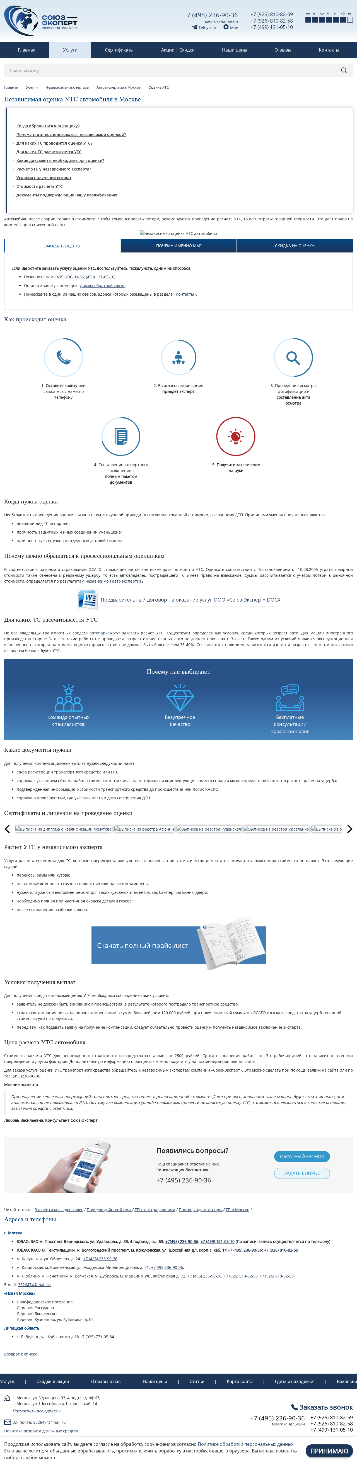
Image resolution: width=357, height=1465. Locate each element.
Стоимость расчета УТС (39, 186)
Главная (26, 50)
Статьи (197, 1381)
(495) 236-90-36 (70, 276)
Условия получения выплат (43, 177)
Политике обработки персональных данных (245, 1444)
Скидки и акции (53, 1381)
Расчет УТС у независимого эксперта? (53, 169)
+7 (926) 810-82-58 (271, 21)
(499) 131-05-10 (100, 276)
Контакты (329, 50)
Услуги (70, 50)
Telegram (206, 27)
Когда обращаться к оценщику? (47, 125)
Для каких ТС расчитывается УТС (48, 151)
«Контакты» (185, 294)
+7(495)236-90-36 (167, 1267)
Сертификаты (119, 50)
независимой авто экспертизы (114, 581)
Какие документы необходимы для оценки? (60, 160)
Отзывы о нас (106, 1381)
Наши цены (234, 50)
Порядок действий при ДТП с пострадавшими (131, 1209)
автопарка (100, 633)
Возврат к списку (20, 1354)
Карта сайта (240, 1381)
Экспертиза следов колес (59, 1209)
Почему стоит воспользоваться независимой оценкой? (71, 134)
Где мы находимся (295, 1381)
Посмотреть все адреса (35, 1410)
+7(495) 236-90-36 (181, 1241)
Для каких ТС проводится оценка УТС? (54, 143)
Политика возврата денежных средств (41, 1431)
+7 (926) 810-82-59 (271, 14)
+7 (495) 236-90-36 (210, 14)
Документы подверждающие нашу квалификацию (66, 195)
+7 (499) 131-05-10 (271, 27)
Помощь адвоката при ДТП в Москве (214, 1209)
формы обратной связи (102, 285)
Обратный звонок (302, 1156)
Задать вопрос (302, 1173)
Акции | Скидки (178, 50)
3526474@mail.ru (34, 1284)
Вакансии (347, 1381)
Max (233, 27)
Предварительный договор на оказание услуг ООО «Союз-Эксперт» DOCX (190, 599)
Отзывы (282, 50)
